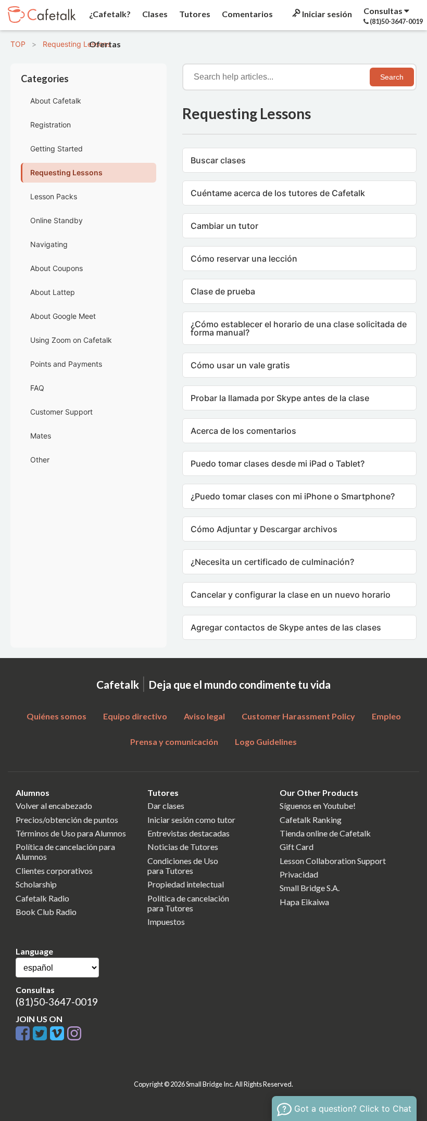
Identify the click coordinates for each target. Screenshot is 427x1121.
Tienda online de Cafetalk (325, 833)
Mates (40, 435)
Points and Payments (66, 363)
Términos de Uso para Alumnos (71, 833)
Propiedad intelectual (185, 884)
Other (39, 459)
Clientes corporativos (54, 870)
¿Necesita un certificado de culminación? (272, 562)
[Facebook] (24, 1034)
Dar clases (165, 805)
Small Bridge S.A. (310, 888)
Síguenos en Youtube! (318, 805)
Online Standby (56, 220)
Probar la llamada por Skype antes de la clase (280, 398)
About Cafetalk (55, 100)
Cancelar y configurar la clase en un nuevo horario (291, 594)
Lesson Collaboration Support (333, 861)
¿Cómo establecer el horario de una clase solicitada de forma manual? (299, 328)
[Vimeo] (58, 1034)
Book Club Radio (46, 912)
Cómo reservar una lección (244, 258)
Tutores (194, 14)
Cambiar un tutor (224, 226)
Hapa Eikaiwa (304, 902)
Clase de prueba (223, 291)
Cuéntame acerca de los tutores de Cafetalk (278, 193)
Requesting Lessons (77, 44)
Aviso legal (204, 716)
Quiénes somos (56, 716)
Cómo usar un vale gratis (240, 365)
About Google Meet (63, 316)
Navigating (49, 244)
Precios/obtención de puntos (67, 819)
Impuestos (166, 921)
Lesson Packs (53, 196)
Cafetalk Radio (42, 898)
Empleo (386, 716)
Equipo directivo (135, 716)
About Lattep (52, 292)
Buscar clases (218, 160)
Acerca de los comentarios (243, 431)
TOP (18, 44)
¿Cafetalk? (109, 14)
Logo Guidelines (266, 741)
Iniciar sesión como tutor (191, 819)
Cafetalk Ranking (311, 819)
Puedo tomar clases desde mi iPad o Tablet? (278, 463)
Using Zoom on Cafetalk (71, 340)
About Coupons (56, 268)
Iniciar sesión (326, 14)
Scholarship (36, 884)
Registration (50, 124)
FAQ (37, 387)
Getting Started (56, 148)
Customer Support (61, 411)
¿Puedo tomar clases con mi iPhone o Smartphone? (293, 496)
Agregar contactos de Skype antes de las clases (286, 627)
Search (392, 77)
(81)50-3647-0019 (57, 1002)
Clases (154, 14)
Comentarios (246, 14)
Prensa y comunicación (174, 741)
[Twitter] (41, 1034)
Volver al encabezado (54, 805)
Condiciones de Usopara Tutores (182, 865)
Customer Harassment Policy (298, 716)
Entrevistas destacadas (188, 833)
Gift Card (296, 847)
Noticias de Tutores (182, 847)
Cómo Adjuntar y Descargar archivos (264, 529)
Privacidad (299, 874)
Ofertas (104, 44)
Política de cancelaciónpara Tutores (188, 903)
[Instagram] (74, 1034)
